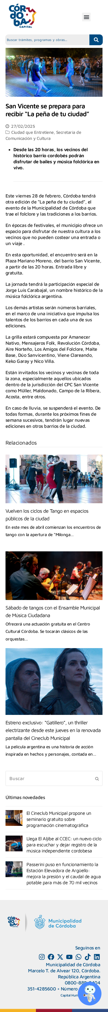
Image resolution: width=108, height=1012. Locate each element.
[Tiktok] (87, 957)
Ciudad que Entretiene (32, 132)
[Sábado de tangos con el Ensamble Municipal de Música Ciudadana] (54, 575)
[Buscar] (54, 778)
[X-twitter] (60, 957)
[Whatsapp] (78, 957)
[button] (86, 17)
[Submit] (97, 778)
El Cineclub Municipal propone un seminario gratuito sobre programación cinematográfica (58, 819)
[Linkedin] (96, 957)
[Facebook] (51, 957)
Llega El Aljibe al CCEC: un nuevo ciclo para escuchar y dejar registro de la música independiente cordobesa (63, 844)
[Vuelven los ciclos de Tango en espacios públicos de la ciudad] (54, 479)
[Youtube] (69, 957)
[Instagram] (41, 957)
